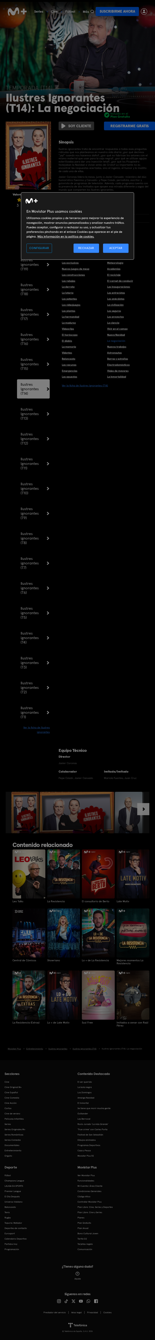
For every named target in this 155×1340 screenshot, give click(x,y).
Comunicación (85, 1249)
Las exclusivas (70, 262)
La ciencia (113, 322)
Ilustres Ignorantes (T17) (30, 314)
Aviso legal (76, 1312)
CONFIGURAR (39, 248)
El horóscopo (70, 334)
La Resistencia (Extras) (26, 1022)
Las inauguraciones (118, 286)
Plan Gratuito (84, 1223)
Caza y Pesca (84, 1150)
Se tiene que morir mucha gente (94, 1108)
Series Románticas (14, 1134)
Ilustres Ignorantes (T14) (30, 389)
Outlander (83, 1113)
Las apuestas (69, 376)
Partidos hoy (11, 1244)
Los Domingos (84, 1092)
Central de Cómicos (24, 960)
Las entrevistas (116, 292)
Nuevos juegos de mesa (75, 268)
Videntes (67, 352)
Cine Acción (11, 1103)
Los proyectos (115, 316)
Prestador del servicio (54, 1312)
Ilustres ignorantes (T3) (30, 662)
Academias (113, 268)
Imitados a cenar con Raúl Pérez (132, 1024)
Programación (12, 1249)
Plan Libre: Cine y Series (90, 1212)
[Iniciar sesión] (144, 11)
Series (38, 11)
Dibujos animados (87, 1140)
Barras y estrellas (117, 358)
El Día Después (12, 1196)
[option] (25, 812)
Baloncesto (68, 358)
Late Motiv (123, 901)
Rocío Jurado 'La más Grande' (93, 1124)
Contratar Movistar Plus (90, 1201)
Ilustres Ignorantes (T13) (30, 414)
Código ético (84, 1196)
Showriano (53, 960)
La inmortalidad (116, 376)
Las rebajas (68, 280)
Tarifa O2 (82, 1238)
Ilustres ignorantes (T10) (30, 488)
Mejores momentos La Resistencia (130, 962)
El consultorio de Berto (95, 901)
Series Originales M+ (15, 1129)
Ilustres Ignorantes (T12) (30, 438)
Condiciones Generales (89, 1191)
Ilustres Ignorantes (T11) (30, 463)
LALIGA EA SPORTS (14, 1186)
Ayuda (77, 1278)
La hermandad (70, 316)
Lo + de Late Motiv (58, 1022)
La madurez (69, 322)
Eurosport (10, 1233)
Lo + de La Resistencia (95, 960)
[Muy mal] (19, 200)
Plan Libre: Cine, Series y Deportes (95, 1207)
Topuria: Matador (13, 1223)
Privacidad (92, 1312)
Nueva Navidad (116, 334)
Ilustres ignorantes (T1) (30, 712)
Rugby (8, 1217)
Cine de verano (12, 1113)
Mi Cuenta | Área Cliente (90, 1186)
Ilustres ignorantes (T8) (30, 538)
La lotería (67, 292)
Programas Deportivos (89, 1145)
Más (86, 12)
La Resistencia (56, 901)
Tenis (7, 1212)
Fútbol (70, 11)
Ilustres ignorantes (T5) (30, 613)
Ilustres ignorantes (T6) (30, 588)
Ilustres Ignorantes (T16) (30, 339)
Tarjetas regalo (85, 1244)
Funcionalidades (86, 1180)
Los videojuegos (71, 304)
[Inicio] (17, 11)
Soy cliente (79, 126)
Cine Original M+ (13, 1087)
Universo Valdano (13, 1201)
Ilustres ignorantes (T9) (30, 513)
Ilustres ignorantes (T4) (30, 638)
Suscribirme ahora (117, 11)
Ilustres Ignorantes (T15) (30, 364)
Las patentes (69, 298)
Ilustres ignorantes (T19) (30, 264)
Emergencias (69, 370)
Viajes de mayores (118, 370)
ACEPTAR (115, 248)
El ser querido (85, 1082)
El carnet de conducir (120, 280)
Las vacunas (69, 364)
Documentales (12, 1145)
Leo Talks (17, 901)
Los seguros (114, 310)
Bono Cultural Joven (88, 1233)
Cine (54, 11)
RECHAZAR (86, 248)
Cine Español (11, 1092)
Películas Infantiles (14, 1119)
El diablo (67, 340)
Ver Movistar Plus (86, 1175)
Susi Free (87, 1022)
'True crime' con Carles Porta (92, 1129)
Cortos (8, 1108)
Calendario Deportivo (16, 1238)
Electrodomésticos (118, 364)
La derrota (68, 286)
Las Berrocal (84, 1119)
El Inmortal (83, 1103)
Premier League (13, 1191)
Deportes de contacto (16, 1228)
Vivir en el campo (117, 328)
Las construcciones (73, 274)
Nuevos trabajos (116, 346)
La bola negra (85, 1087)
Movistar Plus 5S (86, 1155)
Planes (81, 1217)
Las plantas (68, 310)
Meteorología (115, 262)
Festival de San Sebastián (90, 1134)
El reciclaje (114, 274)
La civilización (115, 304)
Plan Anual (83, 1228)
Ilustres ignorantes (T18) (30, 289)
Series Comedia (13, 1140)
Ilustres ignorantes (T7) (30, 563)
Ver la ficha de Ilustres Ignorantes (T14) (85, 385)
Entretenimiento (13, 1150)
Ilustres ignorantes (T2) (30, 687)
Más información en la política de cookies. (65, 236)
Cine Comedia (12, 1097)
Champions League (14, 1180)
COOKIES (107, 1312)
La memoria (69, 346)
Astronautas (114, 352)
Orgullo (8, 1155)
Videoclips (68, 328)
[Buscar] (92, 11)
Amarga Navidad (86, 1097)
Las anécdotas (115, 298)
